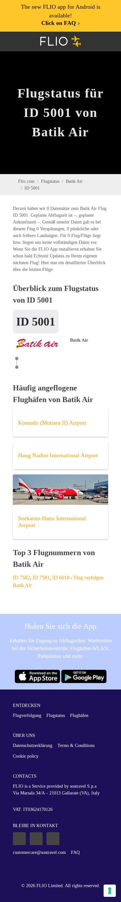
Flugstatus (50, 181)
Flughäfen (79, 715)
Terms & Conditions (76, 745)
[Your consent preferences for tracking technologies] (110, 891)
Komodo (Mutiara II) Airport (52, 423)
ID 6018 (60, 577)
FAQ (75, 852)
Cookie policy (25, 756)
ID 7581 (41, 577)
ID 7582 (21, 577)
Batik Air (74, 181)
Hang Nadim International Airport (58, 455)
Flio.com (26, 181)
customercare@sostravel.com (39, 852)
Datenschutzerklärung (32, 745)
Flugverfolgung (27, 715)
